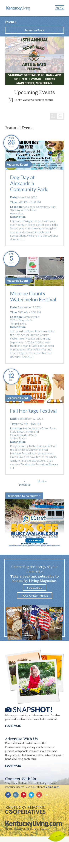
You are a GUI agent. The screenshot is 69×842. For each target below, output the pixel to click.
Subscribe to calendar (23, 496)
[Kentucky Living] (18, 8)
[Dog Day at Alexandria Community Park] (34, 155)
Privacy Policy (20, 829)
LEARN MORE (13, 765)
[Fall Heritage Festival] (34, 388)
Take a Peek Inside (34, 595)
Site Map (44, 829)
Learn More (13, 725)
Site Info (34, 829)
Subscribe (34, 587)
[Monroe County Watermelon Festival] (34, 271)
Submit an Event (34, 30)
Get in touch (51, 786)
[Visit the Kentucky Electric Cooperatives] (25, 810)
